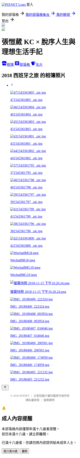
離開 (24, 451)
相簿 (11, 64)
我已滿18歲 (10, 451)
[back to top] (5, 387)
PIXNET (24, 395)
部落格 (25, 64)
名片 (39, 64)
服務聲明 (49, 400)
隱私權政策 (32, 400)
